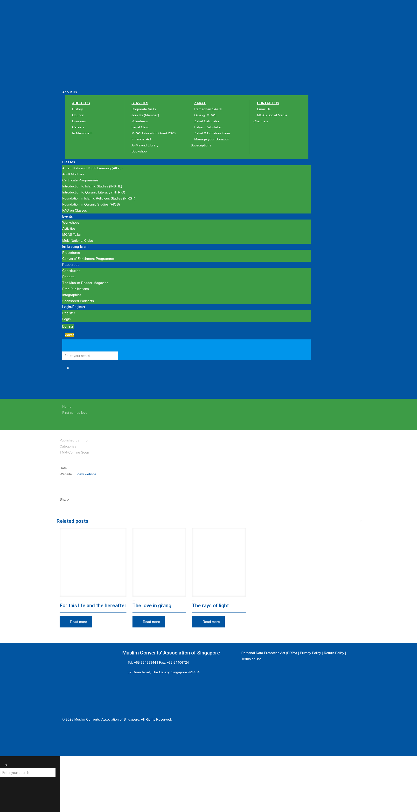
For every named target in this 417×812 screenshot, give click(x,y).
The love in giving (151, 605)
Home (66, 406)
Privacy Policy (310, 653)
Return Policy (334, 653)
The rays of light (210, 605)
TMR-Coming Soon (74, 452)
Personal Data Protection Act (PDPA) (269, 653)
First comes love (74, 412)
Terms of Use (251, 659)
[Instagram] (64, 737)
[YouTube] (64, 731)
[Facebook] (64, 725)
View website (86, 474)
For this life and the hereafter (93, 605)
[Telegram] (64, 743)
